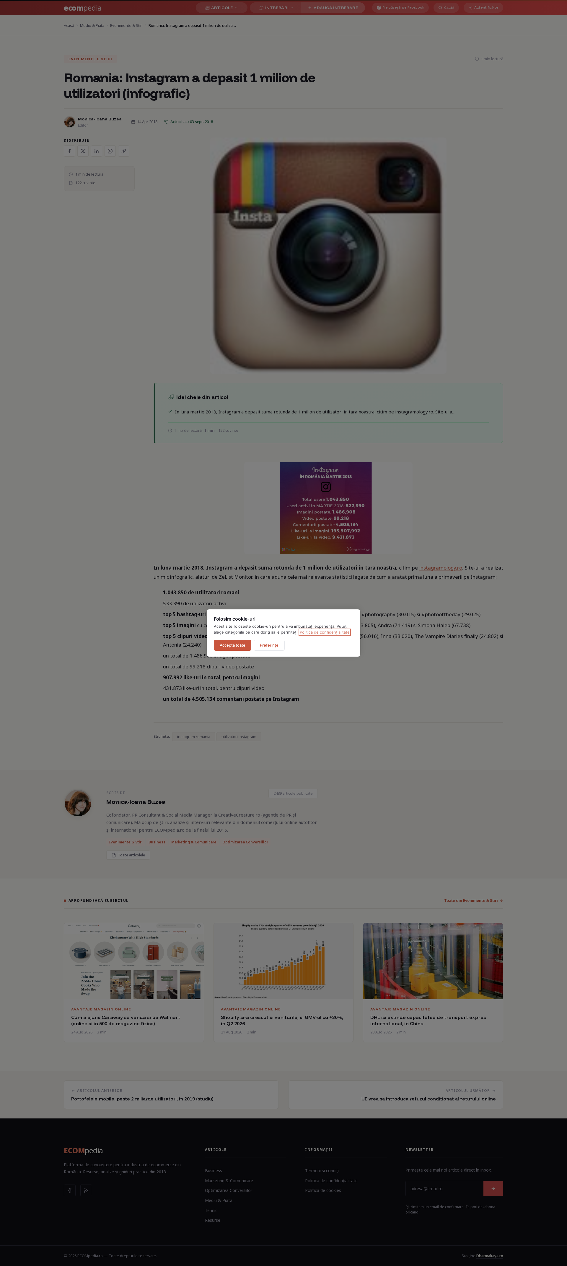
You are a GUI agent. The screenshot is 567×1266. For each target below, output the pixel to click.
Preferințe (269, 645)
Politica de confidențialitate (325, 632)
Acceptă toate (232, 645)
